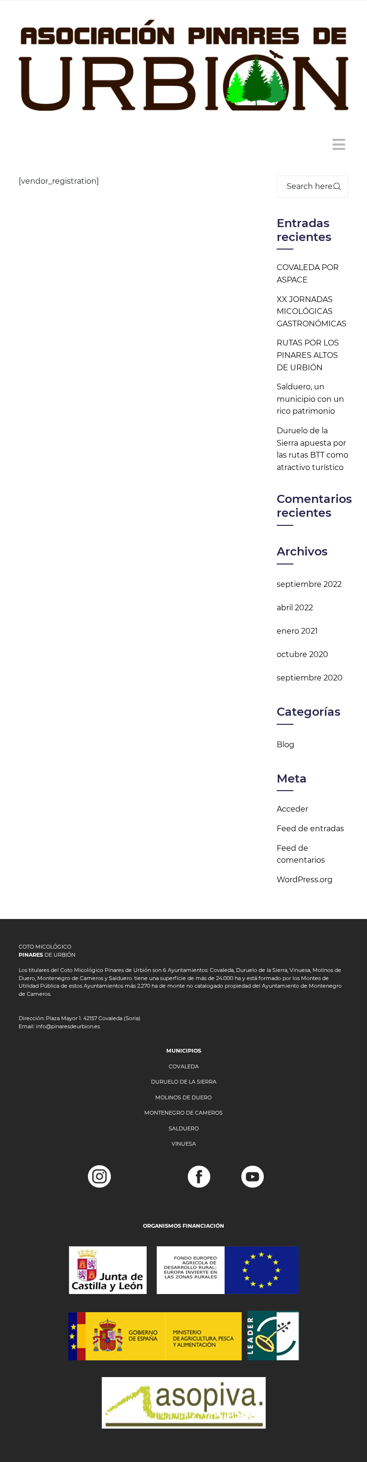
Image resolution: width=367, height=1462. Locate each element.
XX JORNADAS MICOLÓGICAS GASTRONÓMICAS (311, 311)
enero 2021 (297, 631)
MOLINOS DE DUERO (183, 1097)
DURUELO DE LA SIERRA (183, 1081)
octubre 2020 (302, 654)
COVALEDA (184, 1066)
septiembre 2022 (309, 584)
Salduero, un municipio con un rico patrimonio (310, 399)
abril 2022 (295, 607)
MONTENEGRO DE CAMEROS (183, 1112)
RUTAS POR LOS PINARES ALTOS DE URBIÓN (308, 355)
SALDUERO (184, 1128)
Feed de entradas (310, 828)
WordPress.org (305, 879)
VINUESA (184, 1143)
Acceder (292, 809)
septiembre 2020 (310, 677)
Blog (285, 744)
